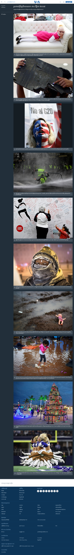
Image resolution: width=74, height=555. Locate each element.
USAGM (2, 537)
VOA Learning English (41, 519)
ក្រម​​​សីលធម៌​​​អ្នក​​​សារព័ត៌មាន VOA (42, 531)
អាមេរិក (2, 509)
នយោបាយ (21, 505)
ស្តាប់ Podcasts (22, 525)
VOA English (21, 537)
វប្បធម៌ (38, 509)
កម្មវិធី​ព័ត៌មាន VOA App (5, 525)
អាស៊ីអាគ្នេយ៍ (3, 513)
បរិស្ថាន (38, 505)
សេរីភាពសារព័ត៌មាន (59, 507)
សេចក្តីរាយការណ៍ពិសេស (41, 513)
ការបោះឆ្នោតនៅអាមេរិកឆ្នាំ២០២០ (61, 509)
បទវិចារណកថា (58, 513)
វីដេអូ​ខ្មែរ (2, 490)
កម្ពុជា (2, 505)
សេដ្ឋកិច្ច (20, 507)
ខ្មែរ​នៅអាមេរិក (3, 511)
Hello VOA (21, 494)
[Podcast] (54, 491)
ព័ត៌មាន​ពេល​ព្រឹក (21, 490)
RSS (56, 525)
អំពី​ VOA (2, 531)
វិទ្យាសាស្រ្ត (39, 507)
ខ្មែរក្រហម (38, 511)
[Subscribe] (57, 491)
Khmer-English (58, 511)
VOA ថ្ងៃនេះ (3, 494)
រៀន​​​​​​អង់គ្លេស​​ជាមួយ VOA (23, 519)
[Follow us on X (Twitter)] (41, 491)
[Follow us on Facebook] (38, 491)
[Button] (3, 14)
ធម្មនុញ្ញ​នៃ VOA (21, 531)
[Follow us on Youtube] (43, 491)
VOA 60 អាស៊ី (3, 499)
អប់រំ (20, 513)
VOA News (3, 7)
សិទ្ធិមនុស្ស (21, 509)
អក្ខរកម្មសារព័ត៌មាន (58, 505)
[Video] (64, 2)
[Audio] (60, 2)
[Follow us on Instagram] (46, 491)
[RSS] (52, 491)
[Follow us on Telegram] (49, 491)
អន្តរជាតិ (2, 507)
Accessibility (39, 537)
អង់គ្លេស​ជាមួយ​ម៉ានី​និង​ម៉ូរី (5, 519)
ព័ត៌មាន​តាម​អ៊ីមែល (40, 525)
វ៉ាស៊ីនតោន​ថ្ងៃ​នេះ (3, 492)
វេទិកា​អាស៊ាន (21, 499)
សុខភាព (20, 511)
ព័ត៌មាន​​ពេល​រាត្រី (21, 492)
